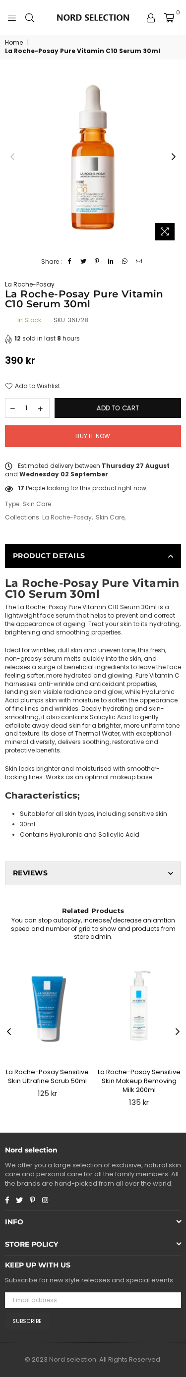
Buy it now (92, 436)
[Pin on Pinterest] (97, 262)
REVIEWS (30, 872)
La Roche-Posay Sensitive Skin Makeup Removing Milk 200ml (139, 1080)
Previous (12, 157)
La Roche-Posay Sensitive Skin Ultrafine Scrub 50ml (47, 1076)
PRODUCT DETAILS (49, 555)
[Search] (30, 17)
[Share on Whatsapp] (125, 262)
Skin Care (110, 517)
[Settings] (151, 17)
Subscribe (27, 1321)
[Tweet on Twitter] (83, 262)
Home (14, 43)
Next (173, 157)
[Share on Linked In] (111, 262)
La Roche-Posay (30, 284)
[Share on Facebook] (69, 262)
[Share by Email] (139, 262)
